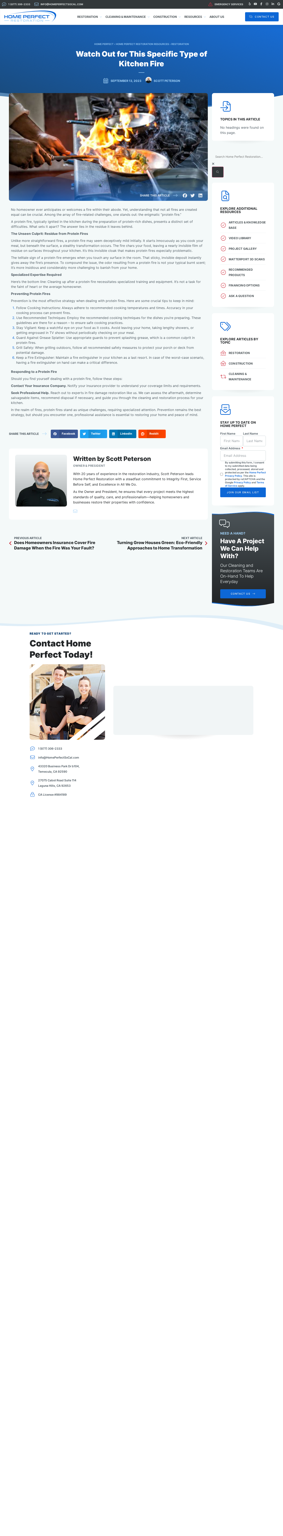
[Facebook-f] (261, 4)
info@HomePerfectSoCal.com (62, 4)
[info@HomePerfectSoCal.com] (36, 4)
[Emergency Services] (210, 4)
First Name (227, 434)
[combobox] (243, 156)
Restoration (180, 44)
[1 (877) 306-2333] (4, 4)
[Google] (278, 4)
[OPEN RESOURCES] (204, 17)
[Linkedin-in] (273, 4)
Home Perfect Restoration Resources (142, 44)
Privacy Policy (242, 482)
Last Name (250, 434)
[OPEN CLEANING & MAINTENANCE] (148, 17)
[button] (185, 195)
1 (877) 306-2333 (19, 4)
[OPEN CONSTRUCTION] (179, 17)
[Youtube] (255, 4)
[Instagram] (267, 4)
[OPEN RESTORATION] (100, 17)
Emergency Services (229, 4)
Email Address (230, 448)
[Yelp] (249, 4)
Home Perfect (104, 44)
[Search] (218, 172)
